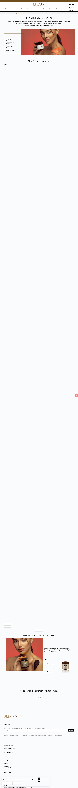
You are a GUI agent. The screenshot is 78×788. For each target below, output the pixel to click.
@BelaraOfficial (10, 775)
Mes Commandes (7, 766)
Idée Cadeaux (51, 9)
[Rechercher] (4, 4)
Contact (5, 756)
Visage (13, 9)
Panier (5, 764)
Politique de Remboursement (9, 748)
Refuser (16, 783)
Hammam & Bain (31, 9)
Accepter (7, 783)
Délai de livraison (7, 746)
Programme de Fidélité (71, 8)
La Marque (71, 10)
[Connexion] (73, 4)
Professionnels (7, 744)
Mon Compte (6, 763)
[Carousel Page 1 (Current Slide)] (6, 624)
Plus (65, 9)
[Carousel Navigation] (39, 626)
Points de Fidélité (7, 767)
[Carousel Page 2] (9, 624)
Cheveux (23, 9)
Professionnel (59, 9)
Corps (18, 9)
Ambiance (38, 9)
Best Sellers (7, 9)
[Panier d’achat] (70, 4)
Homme (45, 9)
